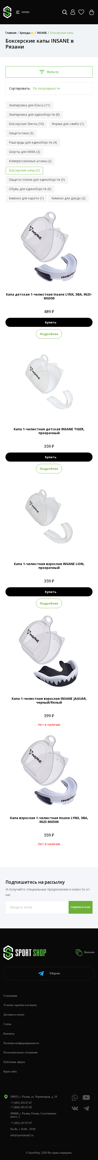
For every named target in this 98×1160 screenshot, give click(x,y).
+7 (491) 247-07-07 (21, 1123)
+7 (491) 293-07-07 (21, 1102)
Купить (50, 322)
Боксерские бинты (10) (26, 124)
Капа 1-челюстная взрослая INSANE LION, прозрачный (49, 566)
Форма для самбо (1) (68, 124)
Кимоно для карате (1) (26, 198)
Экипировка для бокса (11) (29, 105)
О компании (10, 995)
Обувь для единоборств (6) (30, 189)
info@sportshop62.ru (22, 1135)
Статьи (7, 1024)
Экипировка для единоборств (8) (34, 114)
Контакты (8, 1033)
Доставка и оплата (13, 1014)
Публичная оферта (14, 1062)
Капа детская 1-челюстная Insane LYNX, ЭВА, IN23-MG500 (49, 296)
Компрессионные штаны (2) (30, 161)
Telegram (54, 973)
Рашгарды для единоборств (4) (33, 142)
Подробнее (49, 334)
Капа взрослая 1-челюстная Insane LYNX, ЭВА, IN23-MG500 (49, 820)
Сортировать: (20, 88)
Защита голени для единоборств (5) (37, 179)
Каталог (89, 952)
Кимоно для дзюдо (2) (68, 198)
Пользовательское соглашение (20, 1052)
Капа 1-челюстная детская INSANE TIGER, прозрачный (49, 431)
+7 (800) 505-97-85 (21, 1107)
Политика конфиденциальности (21, 1043)
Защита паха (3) (21, 133)
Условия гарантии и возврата (20, 1005)
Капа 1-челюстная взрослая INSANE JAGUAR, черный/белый (49, 700)
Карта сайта (10, 1071)
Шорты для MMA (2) (24, 151)
